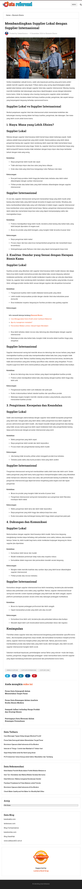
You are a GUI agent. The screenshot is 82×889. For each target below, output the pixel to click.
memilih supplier (12, 670)
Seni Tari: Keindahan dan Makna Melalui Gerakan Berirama (24, 775)
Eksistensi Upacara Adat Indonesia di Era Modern (21, 744)
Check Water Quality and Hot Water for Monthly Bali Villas (24, 791)
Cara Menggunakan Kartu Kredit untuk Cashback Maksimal (31, 319)
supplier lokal (45, 670)
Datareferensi (23, 33)
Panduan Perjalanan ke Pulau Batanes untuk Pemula (22, 783)
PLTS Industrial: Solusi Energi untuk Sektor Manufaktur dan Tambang (28, 757)
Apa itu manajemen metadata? (21, 322)
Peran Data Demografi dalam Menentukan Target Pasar (23, 740)
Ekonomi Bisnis (18, 15)
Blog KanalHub (9, 836)
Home (8, 15)
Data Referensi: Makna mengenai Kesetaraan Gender (22, 779)
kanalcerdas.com (10, 832)
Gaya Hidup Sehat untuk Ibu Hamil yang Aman (20, 753)
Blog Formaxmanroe (11, 828)
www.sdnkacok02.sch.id (13, 841)
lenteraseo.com (9, 824)
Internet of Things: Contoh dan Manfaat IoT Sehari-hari (23, 748)
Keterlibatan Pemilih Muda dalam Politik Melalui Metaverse (25, 770)
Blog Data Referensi (43, 884)
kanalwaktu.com (10, 819)
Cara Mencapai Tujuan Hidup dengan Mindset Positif (22, 736)
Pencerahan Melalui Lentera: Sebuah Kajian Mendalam (29, 326)
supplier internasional (28, 670)
